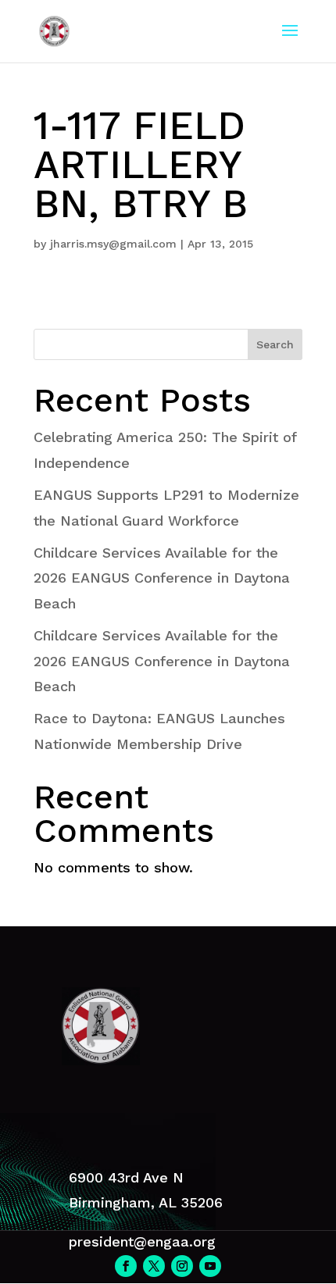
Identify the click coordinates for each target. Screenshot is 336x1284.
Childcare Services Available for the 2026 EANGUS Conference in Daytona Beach (162, 578)
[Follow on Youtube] (210, 1266)
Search (275, 344)
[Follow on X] (154, 1266)
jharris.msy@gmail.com (113, 243)
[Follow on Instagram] (182, 1266)
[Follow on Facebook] (126, 1266)
